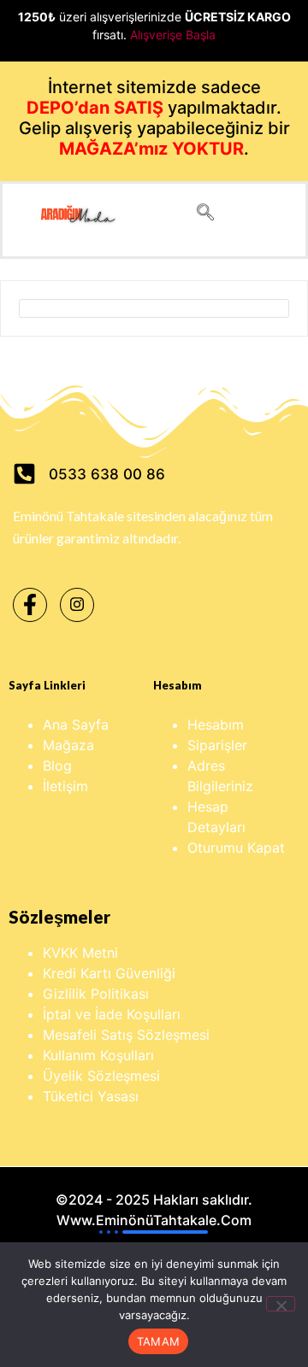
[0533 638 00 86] (24, 473)
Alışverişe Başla (173, 34)
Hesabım (215, 724)
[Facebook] (30, 605)
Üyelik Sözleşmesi (101, 1075)
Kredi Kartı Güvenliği (109, 973)
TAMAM (158, 1341)
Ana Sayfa (76, 724)
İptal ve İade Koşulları (112, 1014)
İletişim (65, 786)
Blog (57, 765)
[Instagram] (77, 605)
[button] (205, 214)
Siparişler (217, 745)
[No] (280, 1303)
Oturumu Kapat (236, 847)
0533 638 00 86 (107, 474)
